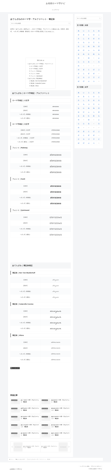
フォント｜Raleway (36, 71)
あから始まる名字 (15, 368)
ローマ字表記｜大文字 (37, 68)
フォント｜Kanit (35, 73)
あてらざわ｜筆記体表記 (35, 78)
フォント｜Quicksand (36, 76)
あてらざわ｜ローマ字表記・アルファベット (41, 63)
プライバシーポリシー (96, 466)
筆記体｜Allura (35, 85)
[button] (69, 23)
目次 (38, 60)
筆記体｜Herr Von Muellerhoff (38, 81)
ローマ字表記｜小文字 (37, 66)
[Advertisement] (40, 45)
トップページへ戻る (84, 466)
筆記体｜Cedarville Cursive (38, 83)
